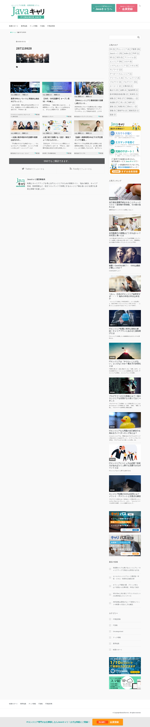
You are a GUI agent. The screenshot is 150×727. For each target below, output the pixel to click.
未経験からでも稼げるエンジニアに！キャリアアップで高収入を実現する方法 (127, 569)
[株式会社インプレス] (57, 99)
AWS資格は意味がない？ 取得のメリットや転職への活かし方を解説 (126, 603)
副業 (123, 90)
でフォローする (34, 169)
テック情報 (33, 26)
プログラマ (115, 82)
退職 (113, 111)
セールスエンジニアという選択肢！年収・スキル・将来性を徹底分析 (126, 577)
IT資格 (42, 26)
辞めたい (132, 106)
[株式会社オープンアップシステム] (88, 99)
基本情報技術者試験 (119, 94)
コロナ (128, 61)
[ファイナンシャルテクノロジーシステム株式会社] (25, 99)
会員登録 (109, 722)
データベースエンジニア (121, 74)
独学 (131, 102)
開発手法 (122, 111)
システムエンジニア (119, 66)
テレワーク (116, 70)
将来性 (134, 94)
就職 (113, 98)
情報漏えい (132, 98)
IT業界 (135, 49)
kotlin (127, 53)
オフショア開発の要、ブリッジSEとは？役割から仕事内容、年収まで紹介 (126, 586)
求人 (123, 102)
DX (112, 49)
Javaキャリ (116, 53)
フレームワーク (132, 78)
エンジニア (116, 61)
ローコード (115, 86)
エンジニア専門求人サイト (103, 8)
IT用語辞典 (51, 26)
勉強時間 (133, 90)
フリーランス (116, 78)
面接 (113, 115)
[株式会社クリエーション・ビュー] (25, 137)
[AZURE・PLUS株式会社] (57, 137)
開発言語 (134, 111)
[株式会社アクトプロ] (88, 137)
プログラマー (130, 82)
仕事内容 (127, 86)
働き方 (114, 90)
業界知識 (24, 26)
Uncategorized (118, 631)
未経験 (114, 102)
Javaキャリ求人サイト (127, 8)
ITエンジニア (123, 49)
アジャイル (130, 57)
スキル (134, 66)
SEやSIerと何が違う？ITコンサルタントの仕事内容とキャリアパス (127, 595)
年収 (121, 98)
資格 (113, 106)
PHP (136, 53)
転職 (121, 106)
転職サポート (13, 26)
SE (112, 57)
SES (120, 57)
